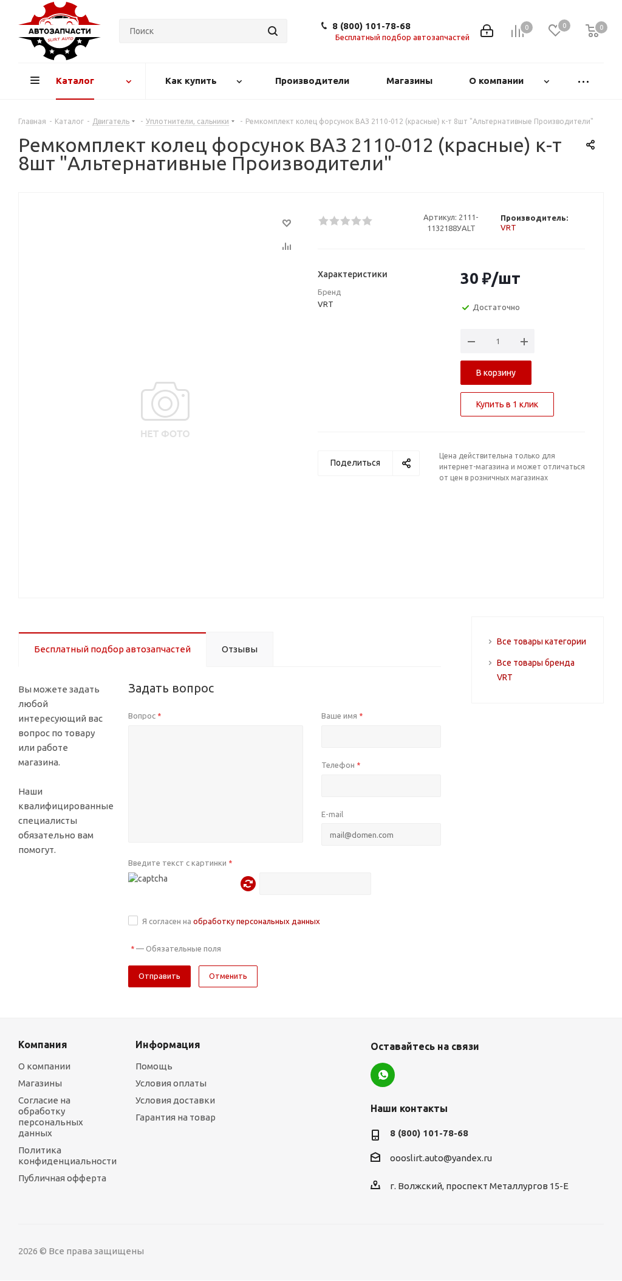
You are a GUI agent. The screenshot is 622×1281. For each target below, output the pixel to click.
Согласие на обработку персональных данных (50, 1116)
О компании (44, 1066)
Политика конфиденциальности (67, 1155)
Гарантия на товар (175, 1117)
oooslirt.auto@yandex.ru (441, 1158)
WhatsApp (383, 1075)
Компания (42, 1044)
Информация (167, 1044)
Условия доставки (175, 1100)
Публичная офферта (62, 1178)
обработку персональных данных (256, 921)
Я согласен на (231, 921)
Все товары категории (541, 641)
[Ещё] (583, 81)
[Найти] (272, 31)
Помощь (154, 1066)
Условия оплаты (171, 1083)
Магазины (40, 1083)
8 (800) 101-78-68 (371, 26)
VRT (508, 227)
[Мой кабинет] (486, 31)
